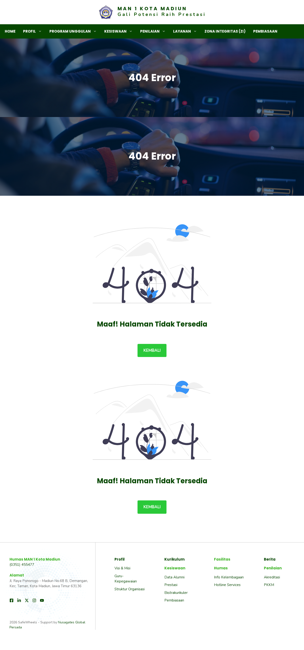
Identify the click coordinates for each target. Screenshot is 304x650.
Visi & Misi (122, 568)
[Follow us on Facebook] (12, 600)
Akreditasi (272, 577)
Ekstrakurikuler (176, 592)
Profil (29, 31)
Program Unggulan (70, 31)
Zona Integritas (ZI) (225, 31)
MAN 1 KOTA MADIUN (152, 8)
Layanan (182, 31)
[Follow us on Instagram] (34, 600)
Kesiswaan (115, 31)
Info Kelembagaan (229, 577)
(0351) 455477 (22, 564)
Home (10, 31)
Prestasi (170, 584)
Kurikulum (174, 559)
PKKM (269, 584)
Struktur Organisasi (129, 589)
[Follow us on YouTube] (42, 600)
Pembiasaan (265, 31)
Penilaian (150, 31)
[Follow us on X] (27, 600)
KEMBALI (152, 350)
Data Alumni (174, 577)
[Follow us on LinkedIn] (19, 600)
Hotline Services (227, 584)
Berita (270, 559)
